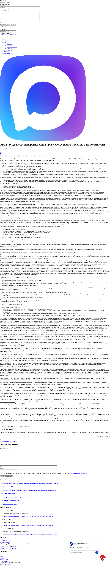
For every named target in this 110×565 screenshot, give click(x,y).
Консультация (7, 53)
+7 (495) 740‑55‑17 (5, 540)
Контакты (6, 51)
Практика (10, 48)
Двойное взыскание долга (9, 504)
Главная (2, 149)
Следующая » (13, 441)
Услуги (5, 41)
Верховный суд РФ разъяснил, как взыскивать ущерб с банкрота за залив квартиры (24, 486)
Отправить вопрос (5, 33)
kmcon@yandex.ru (5, 542)
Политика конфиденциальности (9, 548)
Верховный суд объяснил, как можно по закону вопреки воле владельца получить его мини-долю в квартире (30, 483)
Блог (4, 42)
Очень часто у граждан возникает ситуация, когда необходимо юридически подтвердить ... (30, 534)
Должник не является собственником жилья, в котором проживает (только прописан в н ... (30, 516)
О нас (5, 39)
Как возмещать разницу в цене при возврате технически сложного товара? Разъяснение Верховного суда (29, 490)
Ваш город (3, 29)
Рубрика (2, 5)
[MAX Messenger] (43, 140)
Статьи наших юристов (7, 493)
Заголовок (3, 0)
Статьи (9, 45)
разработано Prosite (5, 564)
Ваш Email (3, 26)
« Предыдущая (4, 441)
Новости (9, 44)
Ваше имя (3, 23)
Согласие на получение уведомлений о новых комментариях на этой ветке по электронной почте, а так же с (45, 473)
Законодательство (12, 47)
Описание (3, 10)
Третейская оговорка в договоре (11, 500)
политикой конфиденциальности (77, 473)
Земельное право (16, 149)
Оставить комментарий (7, 476)
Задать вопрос (7, 50)
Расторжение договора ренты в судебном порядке (16, 497)
